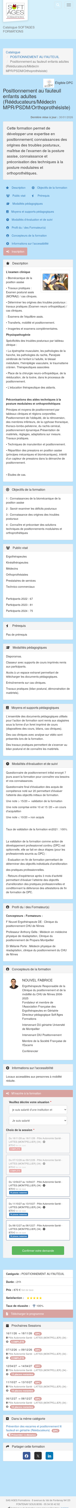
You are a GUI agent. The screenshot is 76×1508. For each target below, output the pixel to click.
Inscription (17, 251)
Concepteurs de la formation (29, 235)
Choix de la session (19, 1130)
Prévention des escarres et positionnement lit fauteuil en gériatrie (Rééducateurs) (34, 1428)
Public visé (19, 195)
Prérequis (43, 195)
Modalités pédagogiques (27, 203)
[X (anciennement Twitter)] (38, 1456)
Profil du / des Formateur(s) (28, 227)
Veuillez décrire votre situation (29, 1102)
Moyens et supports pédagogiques (32, 211)
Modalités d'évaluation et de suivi (31, 219)
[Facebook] (26, 1456)
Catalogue (13, 52)
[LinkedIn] (49, 1456)
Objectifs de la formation (51, 187)
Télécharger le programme (27, 1314)
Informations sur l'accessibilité (30, 243)
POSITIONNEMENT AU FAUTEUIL (34, 57)
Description (18, 187)
